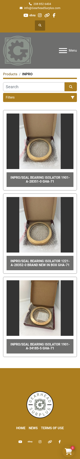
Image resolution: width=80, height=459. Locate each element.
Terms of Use (52, 428)
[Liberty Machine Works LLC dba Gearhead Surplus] (40, 405)
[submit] (71, 86)
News (33, 428)
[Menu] (63, 50)
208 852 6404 (42, 4)
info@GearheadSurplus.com (42, 8)
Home (20, 428)
